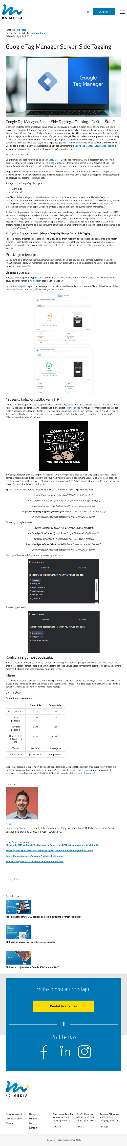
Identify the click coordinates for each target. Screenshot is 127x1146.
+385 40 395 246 (108, 1117)
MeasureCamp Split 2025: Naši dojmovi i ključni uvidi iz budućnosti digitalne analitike (49, 850)
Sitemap (10, 1123)
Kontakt (33, 1127)
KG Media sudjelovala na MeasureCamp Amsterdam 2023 (35, 861)
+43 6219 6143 (61, 1117)
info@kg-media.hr (85, 1120)
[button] (122, 11)
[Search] (10, 879)
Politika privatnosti (15, 1118)
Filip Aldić (21, 29)
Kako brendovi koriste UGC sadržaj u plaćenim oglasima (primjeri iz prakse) (43, 916)
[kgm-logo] (13, 11)
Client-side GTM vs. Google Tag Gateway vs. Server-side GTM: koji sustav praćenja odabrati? (52, 845)
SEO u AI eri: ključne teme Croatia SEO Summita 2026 (32, 967)
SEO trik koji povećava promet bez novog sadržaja (30, 942)
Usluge (32, 1114)
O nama (33, 1118)
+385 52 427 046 (85, 1117)
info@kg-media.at (62, 1120)
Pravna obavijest (14, 1114)
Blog (31, 1123)
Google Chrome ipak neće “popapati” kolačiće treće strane (34, 856)
